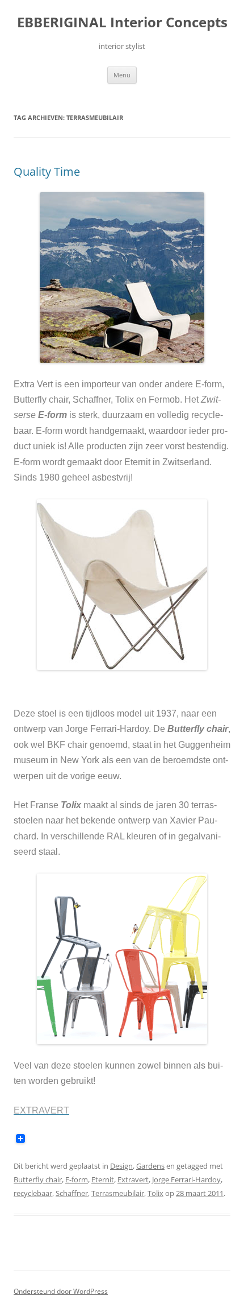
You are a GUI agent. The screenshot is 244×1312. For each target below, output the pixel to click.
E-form (76, 1179)
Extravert (133, 1179)
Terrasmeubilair (117, 1193)
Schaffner (72, 1193)
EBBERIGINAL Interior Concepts (122, 22)
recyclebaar (33, 1193)
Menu (122, 75)
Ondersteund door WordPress (61, 1291)
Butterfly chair (38, 1179)
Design (121, 1166)
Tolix (155, 1193)
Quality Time (47, 171)
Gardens (150, 1166)
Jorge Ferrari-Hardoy (186, 1179)
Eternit (102, 1179)
